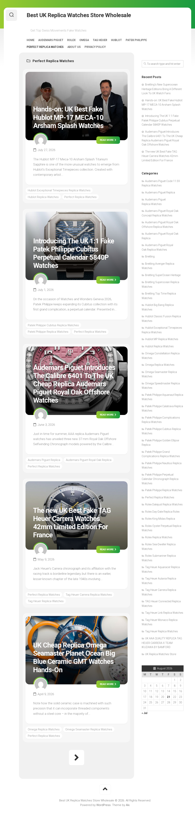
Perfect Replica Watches (45, 46)
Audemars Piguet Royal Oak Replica (88, 460)
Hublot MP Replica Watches (161, 339)
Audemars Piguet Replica (44, 460)
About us (74, 46)
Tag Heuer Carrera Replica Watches (89, 594)
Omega (84, 40)
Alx (127, 805)
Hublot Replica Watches (43, 197)
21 (168, 696)
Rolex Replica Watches (158, 537)
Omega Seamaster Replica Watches (88, 729)
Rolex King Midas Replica (160, 518)
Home (30, 40)
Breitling (150, 256)
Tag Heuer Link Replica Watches (164, 612)
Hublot (116, 40)
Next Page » (76, 757)
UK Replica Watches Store (160, 654)
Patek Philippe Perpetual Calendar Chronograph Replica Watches (160, 479)
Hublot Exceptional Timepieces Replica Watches (59, 190)
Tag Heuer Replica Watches (46, 601)
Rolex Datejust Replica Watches (164, 504)
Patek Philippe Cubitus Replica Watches (53, 325)
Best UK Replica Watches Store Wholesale (79, 15)
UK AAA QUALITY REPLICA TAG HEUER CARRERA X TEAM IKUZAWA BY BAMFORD (162, 643)
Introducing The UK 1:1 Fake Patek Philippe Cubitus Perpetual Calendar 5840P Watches (73, 253)
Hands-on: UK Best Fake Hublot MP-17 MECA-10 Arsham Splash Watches (68, 117)
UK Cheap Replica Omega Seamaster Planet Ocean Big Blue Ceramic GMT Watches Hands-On (74, 657)
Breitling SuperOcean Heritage (163, 275)
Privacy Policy (95, 46)
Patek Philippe (136, 40)
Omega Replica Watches (44, 729)
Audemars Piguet (50, 40)
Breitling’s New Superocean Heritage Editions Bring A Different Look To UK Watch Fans (162, 89)
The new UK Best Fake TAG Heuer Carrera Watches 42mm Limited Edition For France (72, 523)
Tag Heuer (100, 40)
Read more (107, 140)
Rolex (71, 40)
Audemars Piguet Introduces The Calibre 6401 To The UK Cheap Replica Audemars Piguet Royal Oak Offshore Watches (74, 384)
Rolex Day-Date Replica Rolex (162, 511)
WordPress (103, 805)
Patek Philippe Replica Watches (48, 331)
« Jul (144, 713)
